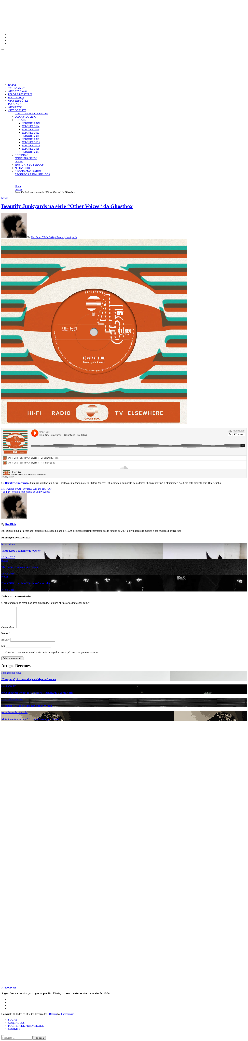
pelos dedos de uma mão (14, 712)
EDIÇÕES (20, 120)
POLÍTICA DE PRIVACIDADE (26, 1025)
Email (5, 639)
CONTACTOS (16, 1022)
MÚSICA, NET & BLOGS (29, 164)
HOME (12, 84)
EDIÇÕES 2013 (30, 129)
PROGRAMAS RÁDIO (28, 171)
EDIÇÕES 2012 (30, 132)
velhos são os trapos (12, 699)
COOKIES (14, 1028)
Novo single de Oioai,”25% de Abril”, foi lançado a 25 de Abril (37, 692)
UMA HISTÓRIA (18, 100)
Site (3, 645)
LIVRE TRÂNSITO (26, 158)
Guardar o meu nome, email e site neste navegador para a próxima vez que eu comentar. (52, 652)
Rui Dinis (36, 237)
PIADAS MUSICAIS (20, 94)
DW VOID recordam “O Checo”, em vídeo (25, 583)
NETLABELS (22, 168)
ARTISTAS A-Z (17, 91)
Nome (5, 633)
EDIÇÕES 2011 (30, 136)
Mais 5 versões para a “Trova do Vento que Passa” (30, 719)
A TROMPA (49, 13)
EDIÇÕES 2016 (30, 148)
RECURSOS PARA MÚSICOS (32, 174)
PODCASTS (15, 104)
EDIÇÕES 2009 (31, 142)
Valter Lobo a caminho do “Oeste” (21, 550)
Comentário (8, 627)
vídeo (12, 544)
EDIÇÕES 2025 (31, 123)
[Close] (2, 1035)
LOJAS (19, 161)
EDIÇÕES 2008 (31, 145)
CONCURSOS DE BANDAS (31, 113)
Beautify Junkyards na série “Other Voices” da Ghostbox (67, 206)
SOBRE (12, 1019)
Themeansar (67, 1014)
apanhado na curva (11, 672)
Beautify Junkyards (16, 483)
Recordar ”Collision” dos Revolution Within (26, 705)
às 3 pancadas (8, 685)
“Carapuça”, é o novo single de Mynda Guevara (28, 679)
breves (4, 198)
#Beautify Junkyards (66, 237)
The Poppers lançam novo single (19, 567)
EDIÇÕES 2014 (30, 126)
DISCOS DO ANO (25, 116)
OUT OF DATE (17, 110)
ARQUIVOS (15, 107)
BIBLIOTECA (16, 97)
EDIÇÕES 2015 (30, 152)
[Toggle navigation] (2, 49)
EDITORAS (21, 155)
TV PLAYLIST (16, 88)
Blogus (53, 1014)
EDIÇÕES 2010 (30, 139)
